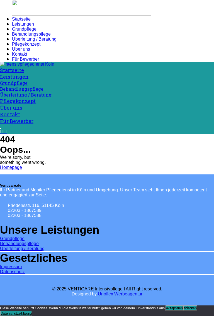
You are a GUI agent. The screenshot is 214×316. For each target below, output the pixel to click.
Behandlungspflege (19, 243)
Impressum (11, 266)
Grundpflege (12, 238)
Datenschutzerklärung (16, 313)
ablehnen (190, 308)
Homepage (11, 167)
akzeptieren (174, 308)
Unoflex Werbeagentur (120, 294)
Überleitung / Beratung (22, 248)
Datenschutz (12, 271)
